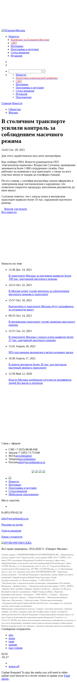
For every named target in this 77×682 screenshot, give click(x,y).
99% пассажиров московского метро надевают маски (41, 352)
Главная (6, 103)
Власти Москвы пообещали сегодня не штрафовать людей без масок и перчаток (40, 381)
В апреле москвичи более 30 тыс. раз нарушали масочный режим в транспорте (38, 366)
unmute (13, 644)
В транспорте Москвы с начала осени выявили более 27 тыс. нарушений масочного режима (41, 338)
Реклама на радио (12, 524)
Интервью (17, 46)
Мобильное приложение (23, 494)
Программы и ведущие (25, 49)
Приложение (24, 97)
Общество (15, 109)
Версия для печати (15, 208)
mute (11, 641)
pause (12, 638)
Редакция (16, 55)
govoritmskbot (23, 455)
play (11, 635)
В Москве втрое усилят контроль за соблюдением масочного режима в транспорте (39, 293)
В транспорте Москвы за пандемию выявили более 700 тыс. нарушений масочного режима (40, 277)
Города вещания (11, 530)
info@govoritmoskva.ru (31, 462)
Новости (14, 36)
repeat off (14, 666)
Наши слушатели (11, 536)
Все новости (9, 212)
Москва (13, 112)
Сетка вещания (20, 52)
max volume (16, 647)
